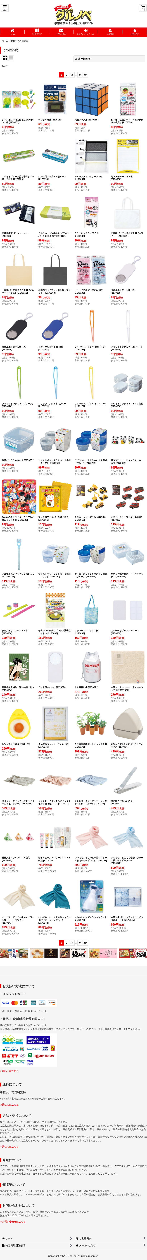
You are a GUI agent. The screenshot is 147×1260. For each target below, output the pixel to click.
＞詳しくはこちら (9, 1071)
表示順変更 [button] (84, 58)
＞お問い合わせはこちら (13, 1221)
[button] (5, 8)
